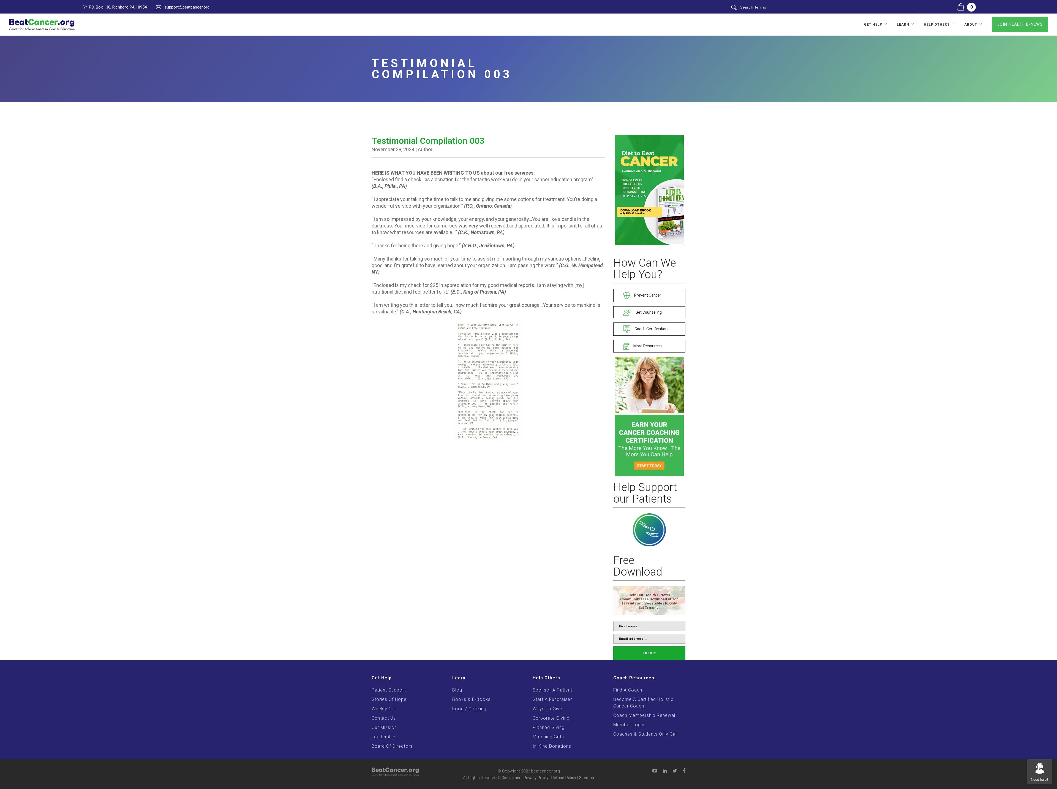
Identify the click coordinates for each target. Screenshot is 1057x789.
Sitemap (586, 777)
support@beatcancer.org (187, 7)
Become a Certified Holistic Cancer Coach (643, 703)
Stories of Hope (389, 699)
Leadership (384, 736)
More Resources (647, 346)
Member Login (628, 724)
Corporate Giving (551, 718)
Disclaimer (511, 777)
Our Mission (384, 727)
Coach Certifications (651, 329)
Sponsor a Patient (552, 690)
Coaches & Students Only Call (645, 734)
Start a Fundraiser (552, 699)
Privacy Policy (536, 777)
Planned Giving (549, 727)
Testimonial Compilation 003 (428, 140)
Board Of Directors (392, 746)
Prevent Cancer (647, 295)
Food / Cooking (469, 708)
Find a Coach (627, 690)
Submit (649, 653)
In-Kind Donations (552, 746)
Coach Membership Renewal (644, 715)
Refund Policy (563, 777)
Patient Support (389, 690)
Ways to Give (547, 708)
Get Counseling (648, 312)
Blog (457, 690)
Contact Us (384, 718)
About (970, 24)
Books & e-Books (471, 699)
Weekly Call (384, 708)
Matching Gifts (548, 736)
